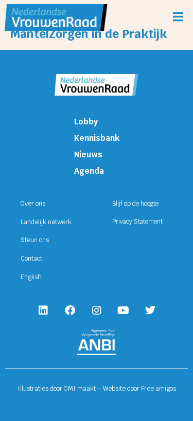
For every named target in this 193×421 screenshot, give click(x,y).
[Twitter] (150, 310)
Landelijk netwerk (46, 222)
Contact (31, 258)
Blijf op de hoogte (135, 203)
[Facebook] (70, 310)
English (31, 277)
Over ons (33, 203)
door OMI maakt (73, 389)
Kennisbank (96, 138)
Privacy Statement (137, 221)
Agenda (89, 171)
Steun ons (35, 240)
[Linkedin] (43, 310)
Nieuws (88, 154)
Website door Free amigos (139, 389)
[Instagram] (96, 310)
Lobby (86, 121)
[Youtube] (123, 310)
